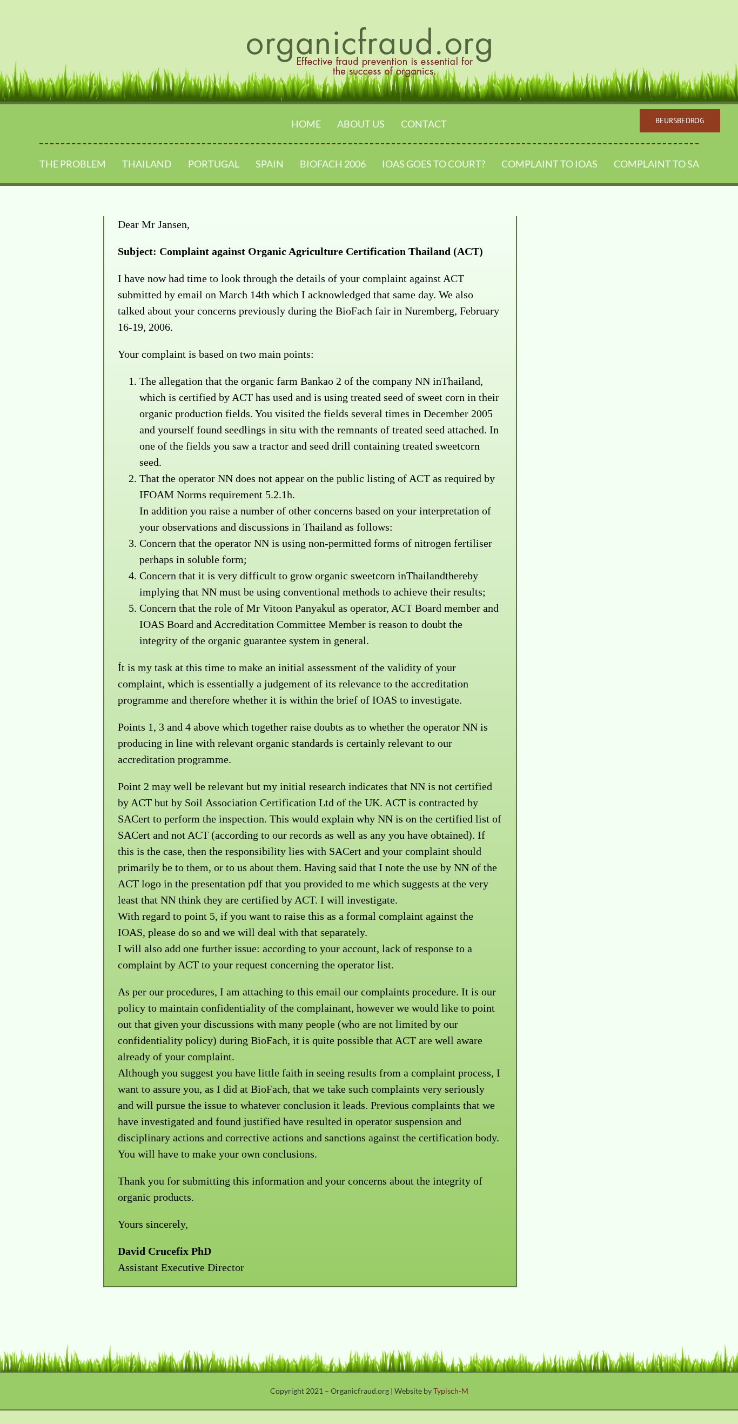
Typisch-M (450, 1390)
